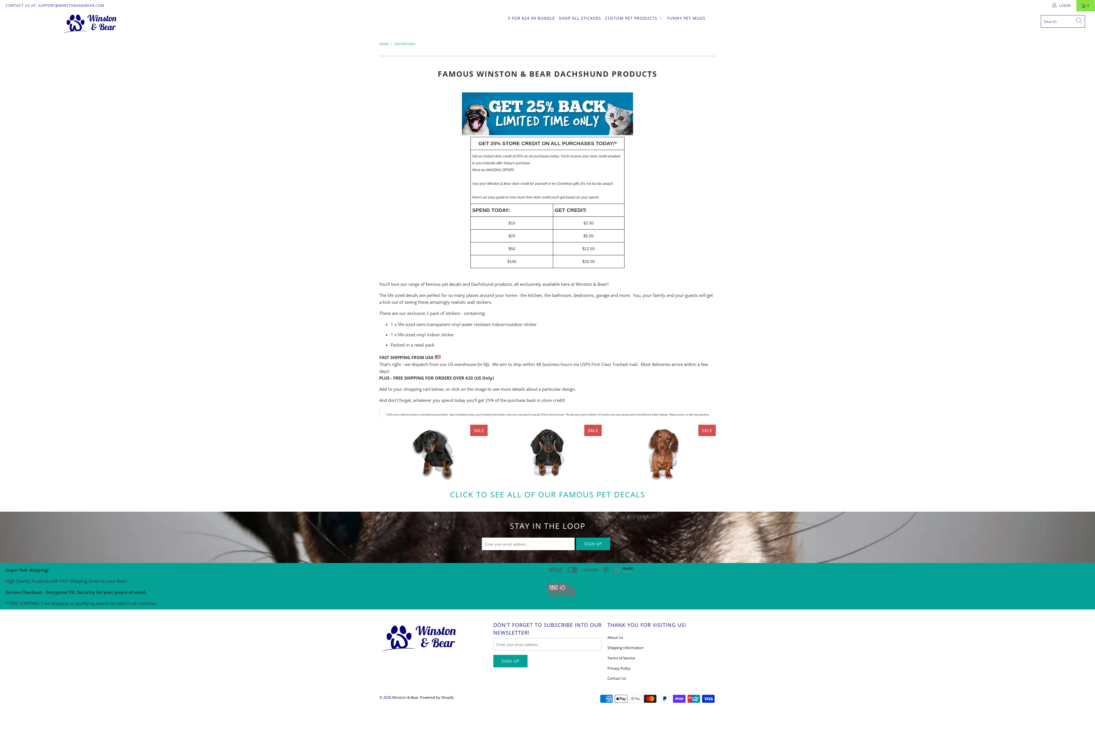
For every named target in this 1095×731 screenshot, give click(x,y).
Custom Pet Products (632, 18)
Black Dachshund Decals (433, 453)
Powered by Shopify (437, 697)
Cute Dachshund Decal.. (547, 453)
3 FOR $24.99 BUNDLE (531, 18)
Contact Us (616, 678)
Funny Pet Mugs (686, 18)
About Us (615, 637)
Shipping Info (172, 603)
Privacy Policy (618, 668)
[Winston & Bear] (90, 23)
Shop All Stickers (580, 18)
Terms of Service (621, 658)
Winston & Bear (405, 697)
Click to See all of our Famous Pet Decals (547, 494)
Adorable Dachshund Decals (661, 453)
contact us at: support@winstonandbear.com (55, 5)
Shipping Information (625, 647)
